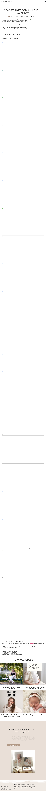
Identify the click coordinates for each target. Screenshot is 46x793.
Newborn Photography (34, 16)
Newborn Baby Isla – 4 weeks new (34, 715)
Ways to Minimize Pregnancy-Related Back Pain (34, 688)
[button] (45, 1)
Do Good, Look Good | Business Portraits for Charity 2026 (11, 715)
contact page (31, 643)
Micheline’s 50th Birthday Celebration (11, 688)
